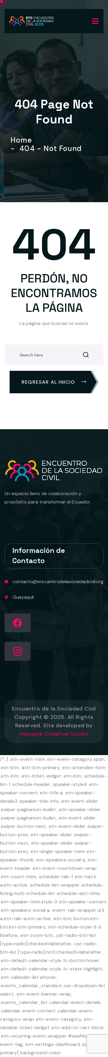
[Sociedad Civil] (31, 21)
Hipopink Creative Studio (54, 733)
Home (23, 140)
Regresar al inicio (49, 382)
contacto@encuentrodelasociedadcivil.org (58, 581)
